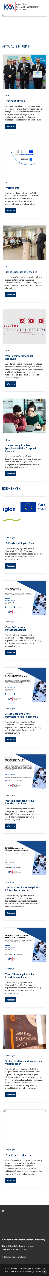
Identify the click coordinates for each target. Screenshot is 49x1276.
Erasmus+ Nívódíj (15, 100)
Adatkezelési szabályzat (14, 1257)
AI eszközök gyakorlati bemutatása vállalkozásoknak (21, 715)
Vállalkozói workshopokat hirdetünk (19, 357)
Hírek (7, 95)
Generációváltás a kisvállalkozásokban (16, 629)
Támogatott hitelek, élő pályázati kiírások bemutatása (23, 889)
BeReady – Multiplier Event (20, 543)
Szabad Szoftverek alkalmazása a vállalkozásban (23, 1062)
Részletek (11, 126)
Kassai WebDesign (26, 1271)
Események (10, 537)
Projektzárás (12, 187)
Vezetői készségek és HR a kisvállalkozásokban (19, 802)
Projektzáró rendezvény (18, 1155)
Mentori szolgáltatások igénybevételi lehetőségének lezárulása (20, 448)
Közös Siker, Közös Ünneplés (21, 271)
